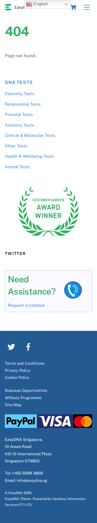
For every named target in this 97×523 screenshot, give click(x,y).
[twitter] (12, 346)
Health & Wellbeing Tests (29, 156)
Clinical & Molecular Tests (30, 135)
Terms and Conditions (24, 363)
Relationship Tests (23, 104)
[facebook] (29, 346)
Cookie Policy (17, 377)
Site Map (13, 404)
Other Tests (16, 146)
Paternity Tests (19, 93)
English (40, 4)
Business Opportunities (26, 390)
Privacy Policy (17, 370)
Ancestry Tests (19, 125)
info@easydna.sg (32, 480)
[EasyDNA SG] (18, 8)
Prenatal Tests (19, 114)
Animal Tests (17, 166)
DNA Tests (19, 82)
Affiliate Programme (23, 397)
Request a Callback (26, 305)
